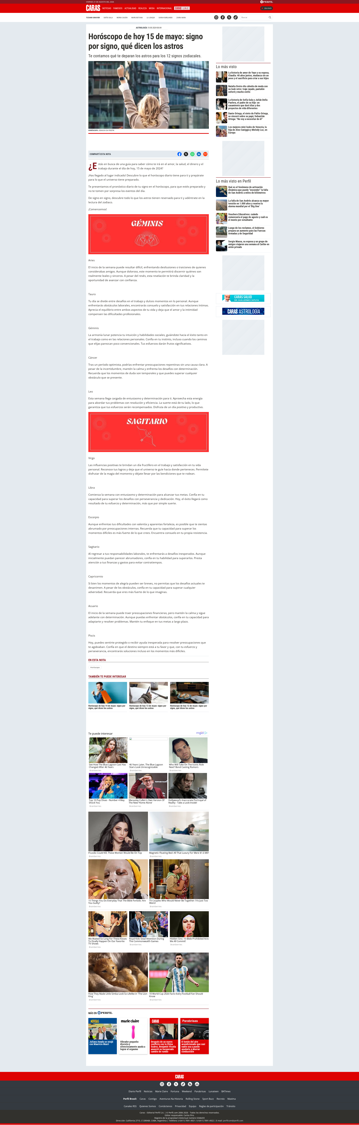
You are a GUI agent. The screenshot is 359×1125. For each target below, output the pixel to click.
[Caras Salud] (243, 300)
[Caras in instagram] (216, 17)
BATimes (226, 1091)
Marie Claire (161, 1091)
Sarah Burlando (165, 18)
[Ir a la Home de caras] (93, 10)
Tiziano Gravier (93, 18)
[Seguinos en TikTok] (235, 17)
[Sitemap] (197, 1084)
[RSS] (190, 1084)
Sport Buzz (208, 1098)
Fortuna (175, 1091)
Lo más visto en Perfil (233, 181)
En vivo (267, 8)
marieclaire (133, 1021)
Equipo (192, 1106)
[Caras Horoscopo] (243, 313)
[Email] (205, 154)
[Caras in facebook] (223, 17)
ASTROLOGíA (141, 27)
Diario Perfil (135, 1091)
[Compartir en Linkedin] (199, 154)
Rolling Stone (193, 1098)
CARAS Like (182, 8)
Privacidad (180, 1106)
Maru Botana (137, 18)
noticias (102, 1021)
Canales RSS (130, 1106)
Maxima (231, 1098)
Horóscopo (95, 667)
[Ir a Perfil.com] (266, 2)
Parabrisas (200, 1091)
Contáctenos (165, 1106)
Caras (143, 1098)
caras (164, 1021)
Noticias (106, 8)
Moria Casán (122, 18)
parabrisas (194, 1021)
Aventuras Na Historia (171, 1098)
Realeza (142, 8)
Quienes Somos (147, 1106)
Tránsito (230, 1106)
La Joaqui (151, 18)
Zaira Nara (181, 18)
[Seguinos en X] (229, 17)
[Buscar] (270, 17)
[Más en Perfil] (104, 1013)
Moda (152, 8)
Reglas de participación (211, 1106)
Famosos (117, 8)
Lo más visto (226, 66)
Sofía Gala (108, 18)
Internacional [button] (164, 8)
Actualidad (130, 8)
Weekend (187, 1091)
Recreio (221, 1098)
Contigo (153, 1098)
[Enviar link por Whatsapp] (192, 154)
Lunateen (214, 1091)
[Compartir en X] (186, 154)
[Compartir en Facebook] (179, 154)
